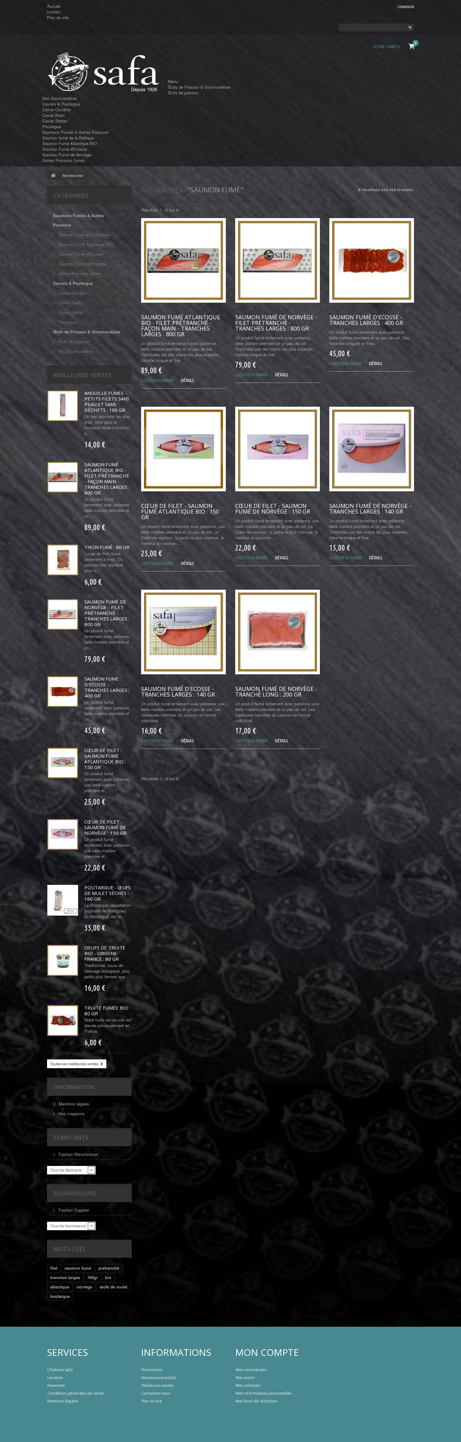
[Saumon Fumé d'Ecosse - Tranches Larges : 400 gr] (62, 691)
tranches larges (65, 1277)
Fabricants (70, 1137)
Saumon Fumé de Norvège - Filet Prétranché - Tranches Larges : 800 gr (107, 612)
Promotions (151, 1369)
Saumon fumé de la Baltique (68, 138)
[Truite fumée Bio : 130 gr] (62, 1020)
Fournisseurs (74, 1193)
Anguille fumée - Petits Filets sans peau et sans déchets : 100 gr (107, 401)
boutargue (60, 1296)
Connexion (405, 7)
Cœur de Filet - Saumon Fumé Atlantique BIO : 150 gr (105, 758)
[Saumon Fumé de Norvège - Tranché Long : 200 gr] (277, 632)
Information (74, 1087)
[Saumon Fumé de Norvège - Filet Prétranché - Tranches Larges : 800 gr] (62, 614)
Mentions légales (73, 1104)
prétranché (108, 1268)
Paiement (56, 1385)
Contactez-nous (155, 1393)
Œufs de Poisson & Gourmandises (199, 87)
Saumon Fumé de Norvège (66, 155)
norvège (84, 1287)
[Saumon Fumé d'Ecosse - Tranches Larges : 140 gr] (183, 632)
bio (108, 1277)
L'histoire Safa (60, 1369)
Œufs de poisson (183, 93)
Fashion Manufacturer (77, 1154)
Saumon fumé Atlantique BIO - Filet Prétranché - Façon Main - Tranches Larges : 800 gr (107, 478)
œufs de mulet (113, 1287)
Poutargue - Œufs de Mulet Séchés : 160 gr (107, 893)
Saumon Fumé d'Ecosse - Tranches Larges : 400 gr (107, 687)
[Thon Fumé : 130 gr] (62, 560)
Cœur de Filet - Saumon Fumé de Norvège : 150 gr (105, 827)
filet (53, 1268)
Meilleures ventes (82, 375)
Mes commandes (251, 1369)
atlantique (59, 1287)
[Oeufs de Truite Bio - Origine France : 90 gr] (62, 960)
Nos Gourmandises (59, 98)
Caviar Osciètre (56, 109)
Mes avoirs (245, 1377)
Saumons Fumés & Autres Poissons (75, 132)
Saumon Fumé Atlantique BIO (69, 143)
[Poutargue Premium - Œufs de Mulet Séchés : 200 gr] (62, 900)
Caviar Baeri (53, 115)
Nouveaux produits (158, 1377)
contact (54, 12)
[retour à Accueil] (53, 175)
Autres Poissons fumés (63, 160)
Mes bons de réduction (257, 1401)
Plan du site (58, 17)
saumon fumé (78, 1268)
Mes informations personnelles (264, 1393)
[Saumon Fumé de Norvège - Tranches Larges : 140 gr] (371, 449)
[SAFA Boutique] (105, 72)
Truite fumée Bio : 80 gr (107, 1010)
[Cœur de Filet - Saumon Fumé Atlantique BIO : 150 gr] (62, 763)
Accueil (54, 6)
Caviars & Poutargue (61, 104)
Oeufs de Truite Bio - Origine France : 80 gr (104, 953)
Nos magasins (71, 1113)
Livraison (55, 1377)
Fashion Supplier (73, 1210)
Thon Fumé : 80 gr (107, 547)
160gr (92, 1277)
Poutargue (51, 126)
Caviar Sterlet (54, 121)
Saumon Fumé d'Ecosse (64, 149)
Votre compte (386, 46)
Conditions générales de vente (75, 1393)
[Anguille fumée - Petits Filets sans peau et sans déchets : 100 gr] (62, 405)
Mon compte (267, 1352)
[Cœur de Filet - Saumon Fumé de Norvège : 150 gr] (62, 834)
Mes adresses (248, 1385)
